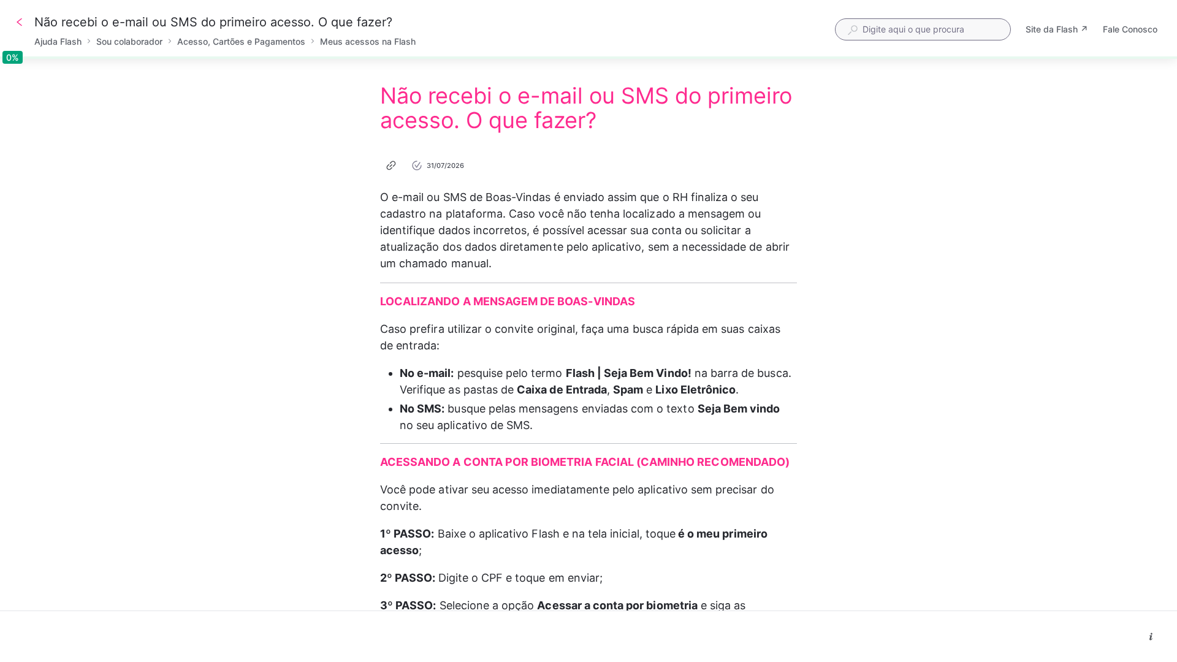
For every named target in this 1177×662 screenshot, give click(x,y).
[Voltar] (19, 22)
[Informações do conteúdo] (1151, 637)
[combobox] (923, 29)
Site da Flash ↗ (1057, 30)
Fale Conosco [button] (1130, 29)
